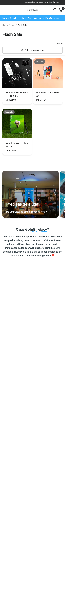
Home (5, 25)
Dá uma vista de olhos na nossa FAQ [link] (25, 212)
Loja (22, 18)
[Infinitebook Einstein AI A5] (17, 123)
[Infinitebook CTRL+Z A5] (48, 73)
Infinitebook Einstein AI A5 (17, 145)
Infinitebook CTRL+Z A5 (47, 94)
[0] (60, 10)
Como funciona (34, 18)
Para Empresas (52, 18)
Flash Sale (22, 25)
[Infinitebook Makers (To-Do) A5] (17, 73)
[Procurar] (55, 10)
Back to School (9, 18)
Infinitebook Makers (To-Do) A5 (17, 94)
